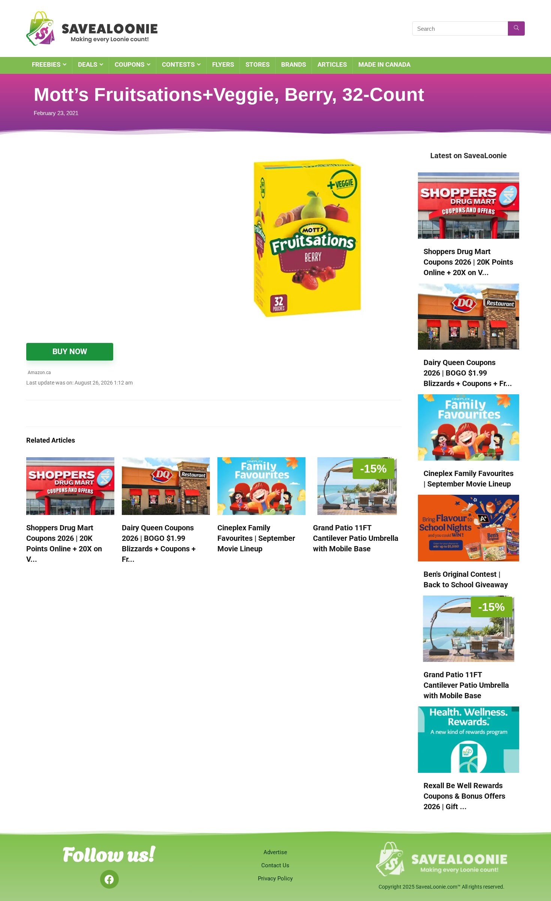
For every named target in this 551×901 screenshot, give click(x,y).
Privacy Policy (275, 878)
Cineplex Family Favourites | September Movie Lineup (256, 538)
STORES (258, 64)
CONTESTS (178, 64)
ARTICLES (332, 64)
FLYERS (223, 64)
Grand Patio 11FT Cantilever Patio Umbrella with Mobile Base (355, 538)
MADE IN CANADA (384, 64)
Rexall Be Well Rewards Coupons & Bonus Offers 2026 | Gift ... (464, 796)
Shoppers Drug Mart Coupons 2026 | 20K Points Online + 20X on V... (468, 262)
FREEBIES (46, 64)
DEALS (87, 64)
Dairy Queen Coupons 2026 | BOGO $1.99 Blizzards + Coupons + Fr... (468, 373)
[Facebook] (109, 879)
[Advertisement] (120, 206)
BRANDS (293, 64)
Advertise (275, 852)
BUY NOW (69, 351)
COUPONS (129, 64)
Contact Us (275, 865)
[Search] (516, 28)
